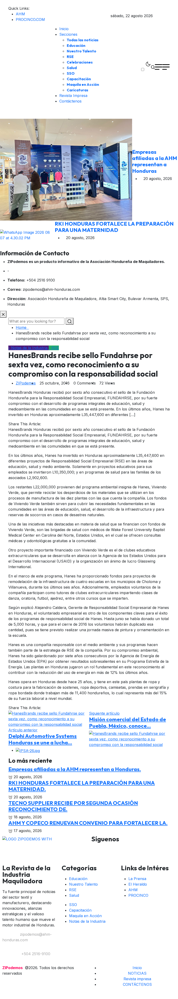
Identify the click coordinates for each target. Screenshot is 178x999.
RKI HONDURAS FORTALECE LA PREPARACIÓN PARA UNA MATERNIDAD (114, 226)
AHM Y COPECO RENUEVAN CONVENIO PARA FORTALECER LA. (88, 823)
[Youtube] (135, 848)
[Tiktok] (161, 848)
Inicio (64, 28)
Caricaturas (77, 90)
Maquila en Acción (83, 84)
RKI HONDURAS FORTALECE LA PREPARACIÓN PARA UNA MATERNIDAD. (81, 785)
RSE (70, 56)
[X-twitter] (122, 848)
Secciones (68, 34)
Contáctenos (70, 101)
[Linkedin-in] (148, 848)
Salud (72, 67)
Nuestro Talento (81, 51)
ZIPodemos (26, 383)
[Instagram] (110, 848)
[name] (154, 15)
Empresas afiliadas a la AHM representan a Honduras (154, 161)
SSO (71, 73)
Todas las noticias (83, 40)
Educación (76, 45)
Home (22, 327)
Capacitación (79, 79)
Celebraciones (80, 62)
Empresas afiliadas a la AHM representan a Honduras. (74, 769)
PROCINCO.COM (30, 19)
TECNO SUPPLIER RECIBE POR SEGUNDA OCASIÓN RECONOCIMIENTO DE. (73, 806)
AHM (20, 14)
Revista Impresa (73, 95)
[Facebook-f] (97, 848)
